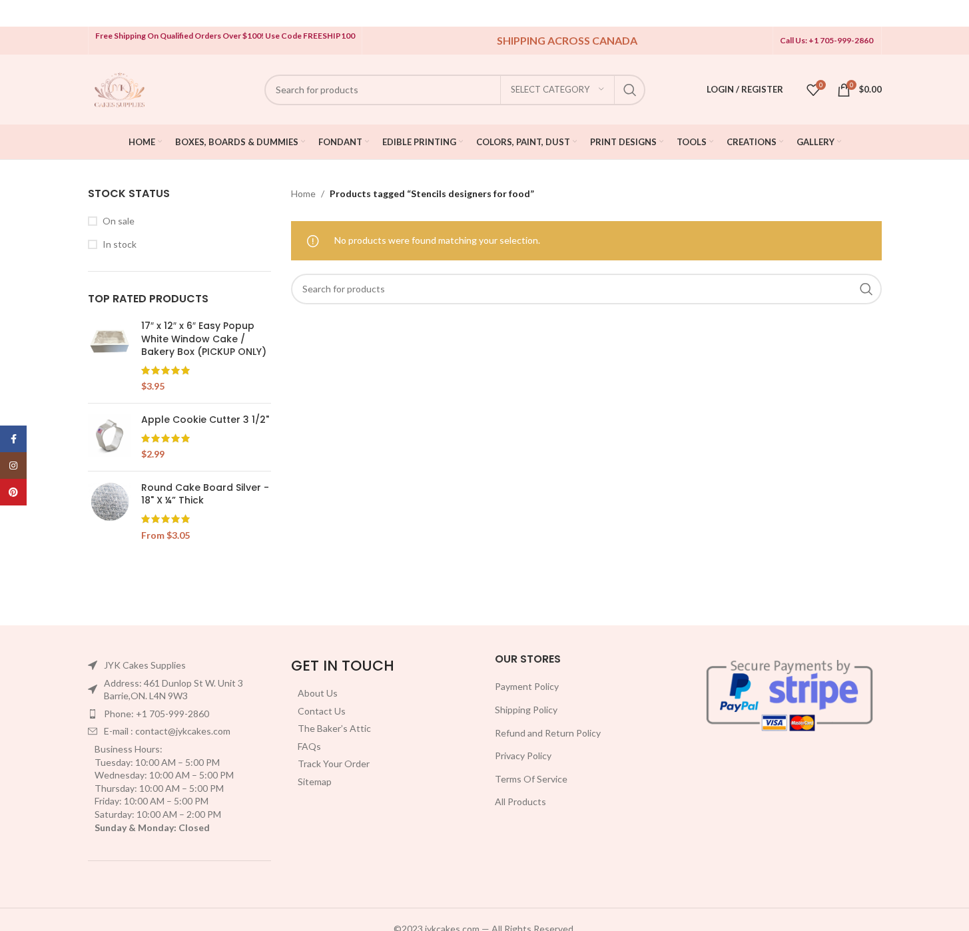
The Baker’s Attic (334, 728)
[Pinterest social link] (13, 492)
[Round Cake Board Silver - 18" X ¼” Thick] (109, 511)
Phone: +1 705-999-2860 (156, 713)
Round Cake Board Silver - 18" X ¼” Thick (205, 494)
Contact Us (322, 711)
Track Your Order (334, 763)
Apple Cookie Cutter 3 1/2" (205, 420)
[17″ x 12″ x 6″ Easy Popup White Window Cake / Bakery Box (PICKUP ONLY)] (109, 356)
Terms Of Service (531, 778)
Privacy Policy (523, 755)
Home (303, 193)
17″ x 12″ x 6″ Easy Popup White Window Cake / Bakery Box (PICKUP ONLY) (203, 339)
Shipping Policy (526, 709)
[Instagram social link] (13, 465)
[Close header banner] (952, 13)
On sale (119, 220)
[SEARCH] (630, 90)
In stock (120, 244)
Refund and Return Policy (548, 733)
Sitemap (315, 781)
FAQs (309, 746)
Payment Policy (527, 686)
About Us (318, 693)
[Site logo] (119, 88)
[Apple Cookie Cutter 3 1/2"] (109, 437)
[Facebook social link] (13, 439)
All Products (520, 801)
